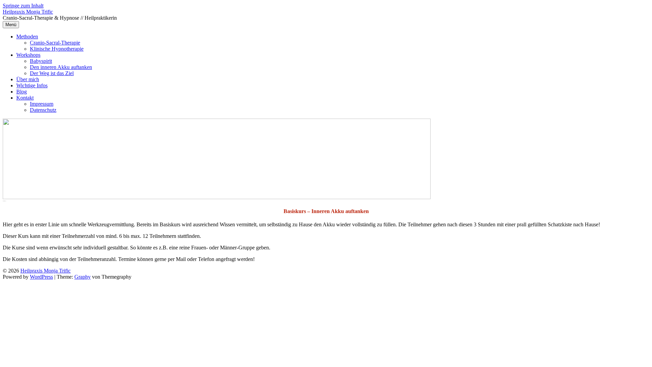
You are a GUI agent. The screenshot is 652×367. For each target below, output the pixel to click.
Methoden (27, 36)
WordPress (41, 277)
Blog (21, 91)
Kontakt (25, 98)
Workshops (28, 55)
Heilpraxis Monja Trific (28, 12)
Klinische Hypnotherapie (57, 49)
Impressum (41, 104)
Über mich (27, 79)
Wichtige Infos (32, 85)
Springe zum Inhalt (23, 5)
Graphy (82, 277)
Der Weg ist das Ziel (52, 73)
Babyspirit (41, 61)
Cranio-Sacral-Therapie (55, 43)
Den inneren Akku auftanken (61, 67)
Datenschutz (43, 110)
